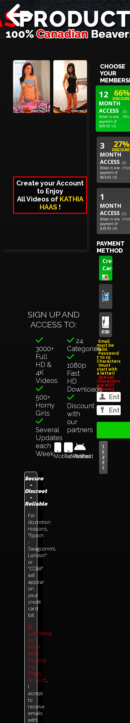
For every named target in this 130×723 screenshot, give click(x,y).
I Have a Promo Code (103, 457)
